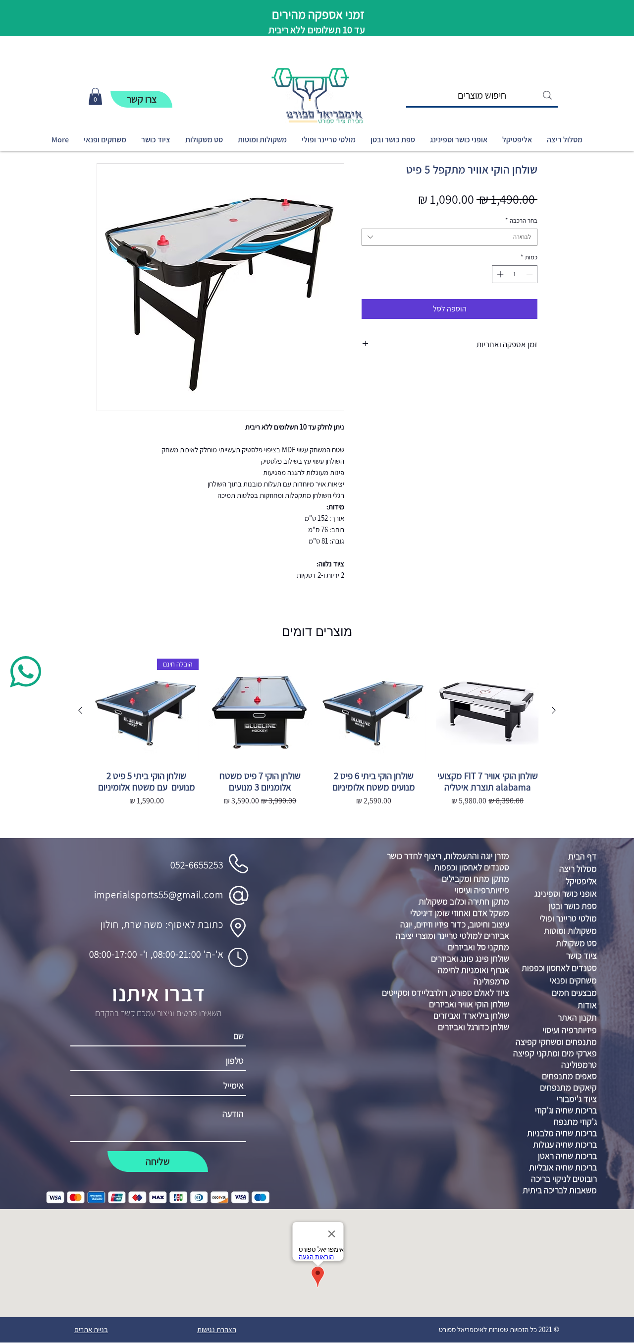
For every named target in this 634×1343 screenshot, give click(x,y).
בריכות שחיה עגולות (565, 1144)
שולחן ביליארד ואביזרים (471, 1015)
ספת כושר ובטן (573, 906)
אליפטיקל (581, 881)
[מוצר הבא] (80, 710)
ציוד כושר (581, 955)
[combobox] (449, 237)
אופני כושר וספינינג (565, 893)
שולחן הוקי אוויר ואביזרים (469, 1004)
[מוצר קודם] (554, 710)
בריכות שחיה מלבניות (562, 1133)
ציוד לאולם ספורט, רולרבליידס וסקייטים (445, 992)
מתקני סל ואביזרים (478, 947)
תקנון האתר (577, 1017)
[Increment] (499, 274)
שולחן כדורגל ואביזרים (473, 1027)
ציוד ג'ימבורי (577, 1098)
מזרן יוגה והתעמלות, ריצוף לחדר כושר (448, 855)
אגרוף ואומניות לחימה (473, 970)
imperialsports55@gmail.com (158, 894)
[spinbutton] (515, 274)
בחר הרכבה (521, 221)
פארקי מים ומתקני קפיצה (555, 1053)
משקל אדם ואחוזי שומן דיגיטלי (459, 912)
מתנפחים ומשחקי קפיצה (556, 1041)
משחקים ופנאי (573, 980)
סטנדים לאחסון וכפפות (471, 867)
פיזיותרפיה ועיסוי (482, 890)
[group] (317, 744)
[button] (95, 96)
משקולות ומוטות (570, 930)
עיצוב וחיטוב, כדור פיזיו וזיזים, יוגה (454, 924)
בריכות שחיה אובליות (563, 1167)
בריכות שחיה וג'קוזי (566, 1110)
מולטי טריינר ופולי (568, 918)
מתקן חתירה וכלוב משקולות (464, 901)
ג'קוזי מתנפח (575, 1121)
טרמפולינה (491, 981)
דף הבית (582, 856)
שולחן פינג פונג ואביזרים (470, 958)
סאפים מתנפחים (569, 1076)
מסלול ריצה (578, 868)
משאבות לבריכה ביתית (560, 1190)
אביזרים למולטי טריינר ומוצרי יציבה (452, 935)
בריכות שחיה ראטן (567, 1155)
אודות (587, 1005)
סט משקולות (576, 943)
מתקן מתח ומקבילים (475, 878)
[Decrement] (530, 274)
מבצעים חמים (574, 992)
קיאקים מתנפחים (568, 1087)
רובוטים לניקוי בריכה (564, 1178)
